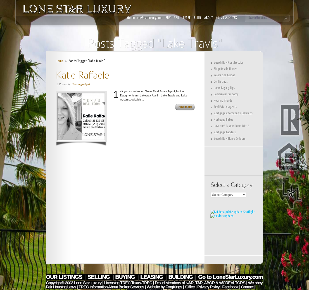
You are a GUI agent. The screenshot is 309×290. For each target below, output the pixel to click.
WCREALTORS (231, 282)
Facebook (230, 287)
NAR (189, 282)
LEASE (186, 18)
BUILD (197, 18)
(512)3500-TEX (226, 18)
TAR (198, 282)
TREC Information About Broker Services (111, 287)
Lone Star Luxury (87, 282)
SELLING (99, 277)
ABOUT (208, 18)
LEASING (152, 277)
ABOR (209, 282)
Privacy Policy (208, 287)
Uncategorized (80, 84)
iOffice (190, 287)
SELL (177, 18)
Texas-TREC (141, 282)
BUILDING (180, 277)
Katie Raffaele (82, 75)
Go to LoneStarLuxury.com (144, 18)
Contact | (248, 287)
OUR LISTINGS (64, 277)
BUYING (125, 277)
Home (59, 61)
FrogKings (173, 287)
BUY (168, 18)
